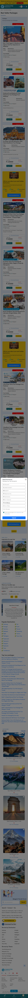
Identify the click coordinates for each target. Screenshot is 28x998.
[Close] (26, 479)
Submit (14, 518)
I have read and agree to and (14, 513)
